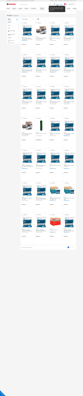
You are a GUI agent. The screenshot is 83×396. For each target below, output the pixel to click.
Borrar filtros (17, 19)
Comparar (25, 22)
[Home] (11, 5)
